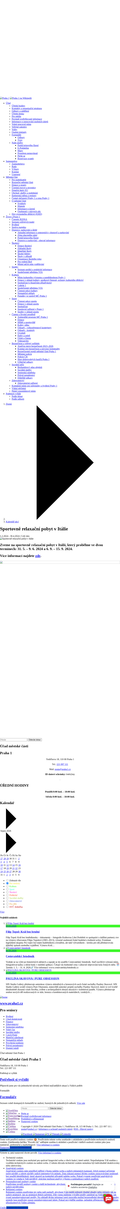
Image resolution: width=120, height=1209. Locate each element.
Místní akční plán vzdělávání (31, 264)
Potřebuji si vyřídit (14, 1079)
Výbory (15, 169)
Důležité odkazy (25, 378)
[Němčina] (11, 1113)
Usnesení (16, 174)
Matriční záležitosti (14, 1037)
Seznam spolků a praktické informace (35, 269)
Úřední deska (18, 113)
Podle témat (17, 396)
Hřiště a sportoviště (26, 322)
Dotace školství (25, 246)
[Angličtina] (12, 1110)
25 (5, 871)
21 (13, 868)
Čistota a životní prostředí (23, 314)
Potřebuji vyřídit (13, 393)
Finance (9, 1021)
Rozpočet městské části (22, 182)
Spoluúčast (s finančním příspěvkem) (35, 282)
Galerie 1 (22, 285)
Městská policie (25, 354)
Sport (14, 298)
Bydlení (15, 224)
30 (19, 871)
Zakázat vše (15, 1147)
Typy (20, 140)
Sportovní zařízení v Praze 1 (31, 309)
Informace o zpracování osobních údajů (30, 121)
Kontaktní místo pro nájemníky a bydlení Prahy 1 (34, 386)
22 (16, 868)
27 (1, 858)
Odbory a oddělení (20, 111)
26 (7, 871)
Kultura (15, 275)
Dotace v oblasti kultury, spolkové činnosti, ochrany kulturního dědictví (50, 280)
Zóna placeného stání (27, 235)
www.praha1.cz (11, 1003)
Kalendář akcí (12, 521)
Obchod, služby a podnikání (25, 193)
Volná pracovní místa (21, 124)
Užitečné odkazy (25, 362)
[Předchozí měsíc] (10, 828)
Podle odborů (18, 399)
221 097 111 (62, 764)
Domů (9, 404)
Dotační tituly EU (20, 190)
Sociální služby (25, 370)
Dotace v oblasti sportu (28, 304)
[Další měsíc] (10, 852)
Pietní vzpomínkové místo (24, 391)
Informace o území (26, 209)
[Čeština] (10, 1131)
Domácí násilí (12, 1048)
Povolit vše (26, 1147)
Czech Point (11, 1035)
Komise (15, 172)
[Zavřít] (111, 1184)
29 (7, 858)
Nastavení (5, 1147)
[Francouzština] (13, 1115)
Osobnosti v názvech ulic (29, 211)
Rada (14, 166)
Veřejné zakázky (19, 127)
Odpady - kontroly (26, 330)
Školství (15, 243)
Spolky (15, 267)
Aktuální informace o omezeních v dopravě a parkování (43, 232)
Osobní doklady (19, 132)
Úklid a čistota (24, 338)
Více (2, 912)
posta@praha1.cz (63, 769)
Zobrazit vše (15, 880)
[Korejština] (12, 1129)
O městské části (19, 201)
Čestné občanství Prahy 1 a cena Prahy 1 (30, 198)
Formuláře (16, 135)
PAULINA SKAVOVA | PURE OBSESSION (32, 978)
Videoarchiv (23, 341)
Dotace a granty (19, 185)
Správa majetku (19, 227)
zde (37, 556)
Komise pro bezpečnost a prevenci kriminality (39, 349)
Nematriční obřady (26, 293)
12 (7, 865)
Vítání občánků (19, 388)
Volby (14, 129)
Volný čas (10, 1029)
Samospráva (11, 161)
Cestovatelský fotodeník (20, 956)
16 (19, 865)
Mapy (20, 150)
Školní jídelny (24, 253)
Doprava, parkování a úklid (24, 230)
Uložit (3, 1207)
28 (5, 858)
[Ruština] (10, 1123)
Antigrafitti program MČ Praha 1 (33, 317)
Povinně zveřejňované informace (27, 119)
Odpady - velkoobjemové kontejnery (35, 327)
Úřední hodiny (18, 105)
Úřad (8, 103)
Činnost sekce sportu (27, 301)
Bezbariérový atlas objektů (30, 367)
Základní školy (24, 248)
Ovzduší (21, 333)
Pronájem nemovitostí (28, 153)
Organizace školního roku (29, 259)
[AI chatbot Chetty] (108, 1199)
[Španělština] (12, 1118)
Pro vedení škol (25, 261)
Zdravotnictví (18, 380)
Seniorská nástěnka (26, 372)
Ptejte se (21, 156)
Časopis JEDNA (19, 219)
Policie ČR (23, 356)
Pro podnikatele (19, 179)
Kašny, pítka (23, 325)
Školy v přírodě (25, 256)
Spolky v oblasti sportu (28, 312)
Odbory (21, 137)
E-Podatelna (23, 148)
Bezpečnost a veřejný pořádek (26, 343)
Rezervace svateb (26, 158)
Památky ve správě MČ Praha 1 (32, 296)
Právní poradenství (26, 375)
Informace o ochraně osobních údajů (55, 1129)
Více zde (81, 1103)
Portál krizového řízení (28, 145)
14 (13, 865)
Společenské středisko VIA (30, 272)
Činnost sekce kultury (28, 290)
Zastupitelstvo (18, 164)
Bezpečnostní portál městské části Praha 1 (37, 351)
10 (1, 865)
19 (7, 868)
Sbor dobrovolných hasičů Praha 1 (33, 359)
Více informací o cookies (48, 1145)
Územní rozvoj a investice (24, 187)
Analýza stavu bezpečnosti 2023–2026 (35, 346)
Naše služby (17, 142)
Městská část (12, 177)
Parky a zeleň (24, 335)
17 (1, 868)
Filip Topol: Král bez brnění (23, 931)
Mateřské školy (25, 251)
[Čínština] (11, 1126)
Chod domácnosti (14, 1019)
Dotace (21, 319)
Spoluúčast (23, 306)
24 (1, 871)
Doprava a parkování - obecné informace (36, 240)
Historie (21, 206)
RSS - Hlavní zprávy (83, 1129)
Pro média (16, 116)
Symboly (22, 203)
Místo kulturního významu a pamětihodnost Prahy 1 (41, 277)
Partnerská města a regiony (24, 195)
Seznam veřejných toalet (23, 222)
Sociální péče (18, 364)
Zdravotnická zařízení (28, 383)
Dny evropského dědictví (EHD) (27, 214)
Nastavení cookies (29, 1121)
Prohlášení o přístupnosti (32, 1119)
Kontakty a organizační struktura (27, 108)
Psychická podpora (14, 1043)
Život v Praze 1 (13, 216)
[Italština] (10, 1121)
